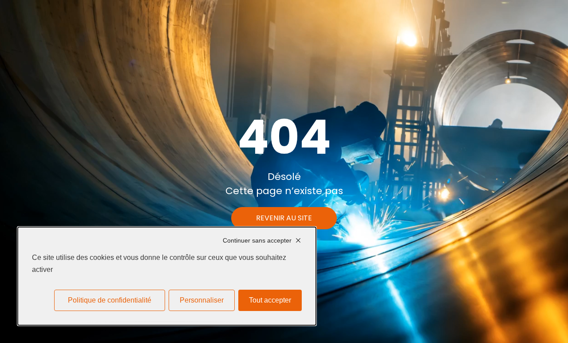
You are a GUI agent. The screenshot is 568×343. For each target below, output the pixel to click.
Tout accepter (270, 300)
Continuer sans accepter (257, 240)
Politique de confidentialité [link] (109, 300)
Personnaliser (202, 300)
